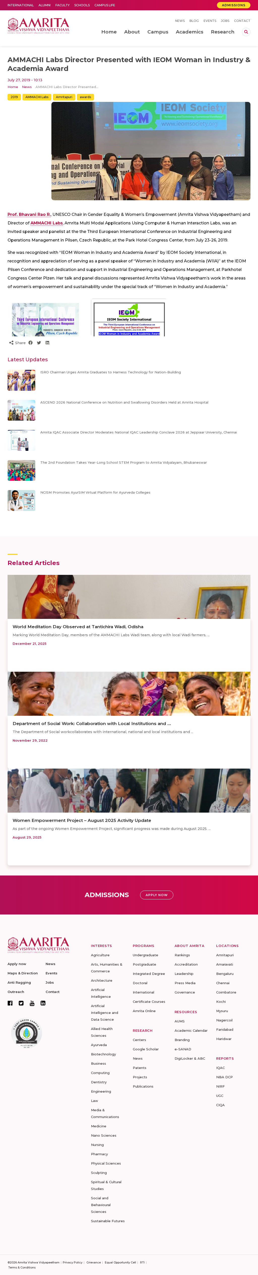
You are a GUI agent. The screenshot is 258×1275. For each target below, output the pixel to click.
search (246, 32)
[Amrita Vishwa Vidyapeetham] (38, 25)
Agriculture (100, 955)
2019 (14, 97)
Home (13, 87)
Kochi (221, 1002)
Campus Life (104, 5)
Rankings (182, 955)
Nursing (97, 1145)
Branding (182, 1040)
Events (210, 21)
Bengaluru (225, 974)
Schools (82, 5)
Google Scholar (146, 1049)
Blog (194, 21)
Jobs (225, 21)
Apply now (17, 964)
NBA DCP (224, 1077)
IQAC (220, 1068)
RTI (142, 1262)
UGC (219, 1096)
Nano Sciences (103, 1135)
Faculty (62, 5)
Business (98, 1063)
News (180, 21)
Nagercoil (224, 1020)
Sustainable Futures (108, 1221)
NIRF (220, 1086)
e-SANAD (183, 1049)
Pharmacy (99, 1154)
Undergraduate (145, 955)
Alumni (45, 5)
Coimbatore (226, 992)
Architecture (101, 980)
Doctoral (140, 983)
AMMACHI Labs (36, 97)
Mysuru (222, 1011)
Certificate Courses (149, 1002)
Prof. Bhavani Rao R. (29, 214)
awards (85, 97)
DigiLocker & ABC (190, 1058)
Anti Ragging (19, 982)
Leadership (184, 974)
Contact (242, 21)
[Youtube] (32, 1003)
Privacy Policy (72, 1262)
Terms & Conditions (22, 1267)
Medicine (98, 1126)
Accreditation (186, 964)
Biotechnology (103, 1054)
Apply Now (157, 895)
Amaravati (224, 964)
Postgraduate (144, 964)
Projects (140, 1077)
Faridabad (224, 1029)
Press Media (185, 983)
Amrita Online (144, 1011)
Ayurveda (99, 1045)
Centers (139, 1040)
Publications (143, 1086)
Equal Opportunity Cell (120, 1262)
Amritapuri (64, 97)
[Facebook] (10, 1003)
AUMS (180, 1021)
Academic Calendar (191, 1030)
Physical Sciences (106, 1163)
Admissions (233, 5)
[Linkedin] (43, 1003)
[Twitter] (21, 1003)
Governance (185, 992)
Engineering (101, 1091)
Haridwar (224, 1039)
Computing (100, 1073)
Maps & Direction (23, 973)
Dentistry (99, 1082)
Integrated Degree (149, 974)
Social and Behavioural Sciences (101, 1205)
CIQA (220, 1105)
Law (94, 1101)
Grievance (93, 1262)
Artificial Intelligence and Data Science (104, 1012)
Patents (139, 1068)
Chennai (223, 983)
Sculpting (99, 1173)
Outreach (16, 992)
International (21, 5)
